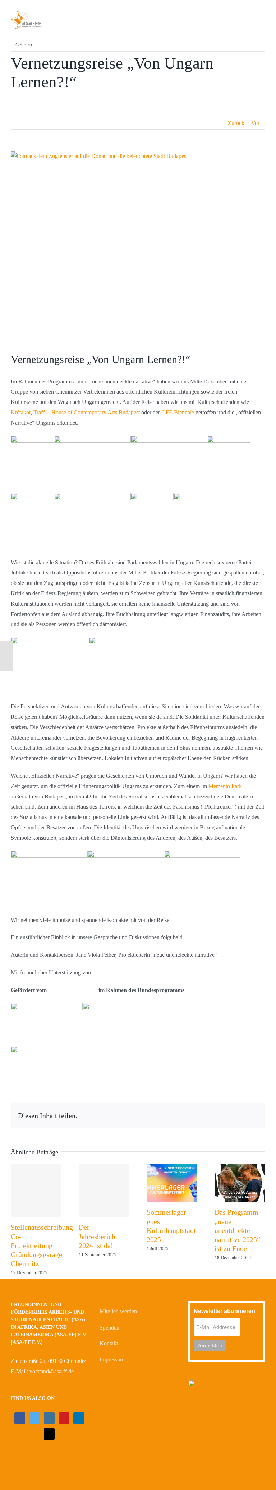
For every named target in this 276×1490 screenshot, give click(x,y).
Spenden (109, 1327)
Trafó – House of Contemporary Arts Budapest (86, 412)
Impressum (112, 1359)
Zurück (236, 123)
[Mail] (49, 1434)
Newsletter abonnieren (224, 1311)
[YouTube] (64, 1418)
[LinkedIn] (78, 1418)
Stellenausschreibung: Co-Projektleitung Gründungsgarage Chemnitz (43, 1245)
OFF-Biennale (177, 412)
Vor (255, 123)
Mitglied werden (118, 1311)
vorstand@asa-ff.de (51, 1371)
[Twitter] (34, 1418)
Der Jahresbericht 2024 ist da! (98, 1236)
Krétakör (21, 412)
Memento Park (225, 786)
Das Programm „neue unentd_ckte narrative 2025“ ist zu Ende (237, 1230)
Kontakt (109, 1343)
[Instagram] (49, 1418)
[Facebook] (19, 1418)
